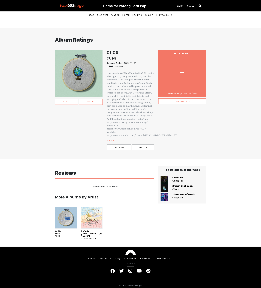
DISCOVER (103, 15)
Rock (57, 236)
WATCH (115, 15)
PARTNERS (130, 258)
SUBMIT (149, 15)
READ (91, 15)
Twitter (143, 147)
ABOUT (92, 258)
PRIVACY (105, 258)
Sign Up (190, 6)
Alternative (86, 238)
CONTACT (146, 258)
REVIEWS (137, 15)
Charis (175, 189)
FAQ (117, 258)
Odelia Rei (177, 180)
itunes (66, 101)
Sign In (180, 6)
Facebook (119, 147)
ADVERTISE (163, 258)
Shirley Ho (177, 197)
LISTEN (126, 15)
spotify (91, 101)
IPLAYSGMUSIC (164, 15)
